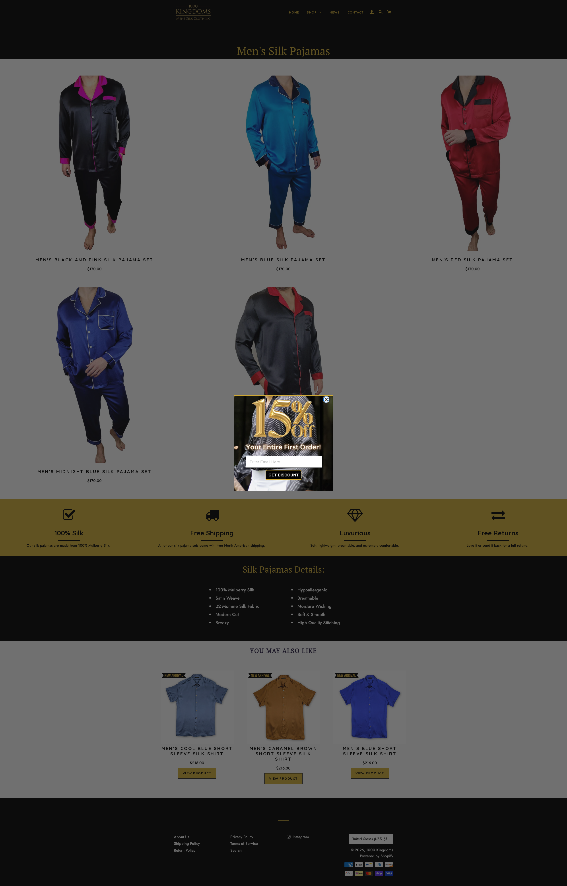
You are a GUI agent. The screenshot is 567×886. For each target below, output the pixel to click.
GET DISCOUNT (283, 475)
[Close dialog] (326, 399)
